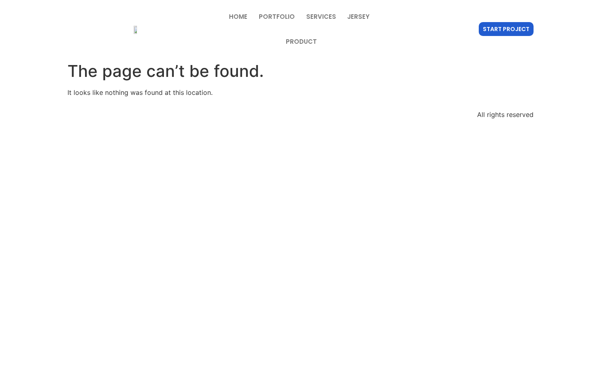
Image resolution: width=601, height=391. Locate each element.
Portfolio (277, 16)
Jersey (358, 16)
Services (321, 16)
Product (301, 41)
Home (238, 16)
